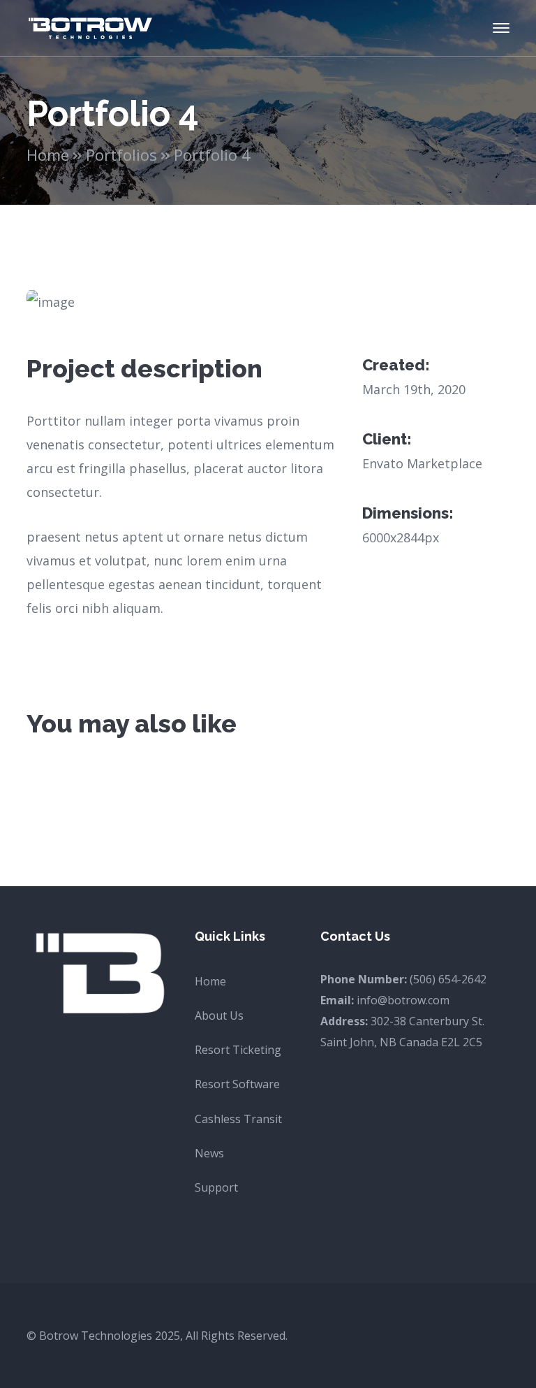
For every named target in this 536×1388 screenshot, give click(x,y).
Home (48, 154)
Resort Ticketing (238, 1049)
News (209, 1153)
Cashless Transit (238, 1119)
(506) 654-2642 (448, 979)
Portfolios (121, 154)
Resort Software (237, 1084)
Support (216, 1187)
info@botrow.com (403, 1000)
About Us (219, 1015)
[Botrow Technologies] (90, 26)
